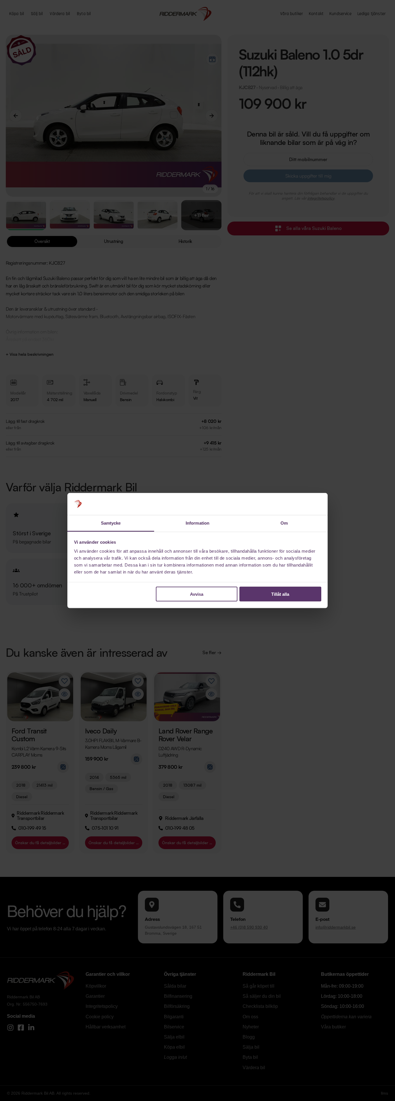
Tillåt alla (280, 593)
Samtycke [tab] (111, 523)
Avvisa (196, 593)
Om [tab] (284, 523)
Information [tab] (197, 523)
